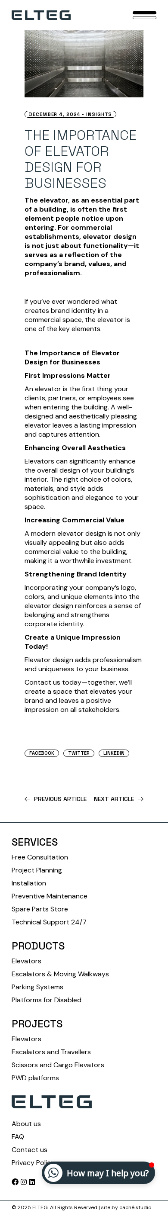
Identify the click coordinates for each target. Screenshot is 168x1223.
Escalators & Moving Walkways (60, 973)
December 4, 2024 (55, 114)
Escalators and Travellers (51, 1051)
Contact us (29, 1149)
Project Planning (37, 870)
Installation (29, 883)
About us (26, 1123)
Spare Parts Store (40, 909)
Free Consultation (40, 857)
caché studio (135, 1207)
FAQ (18, 1136)
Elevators (26, 961)
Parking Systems (37, 986)
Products (38, 946)
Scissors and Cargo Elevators (58, 1064)
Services (35, 842)
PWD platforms (35, 1077)
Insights (99, 114)
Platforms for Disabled (46, 999)
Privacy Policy (33, 1162)
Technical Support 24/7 (49, 922)
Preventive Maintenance (49, 896)
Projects (37, 1023)
